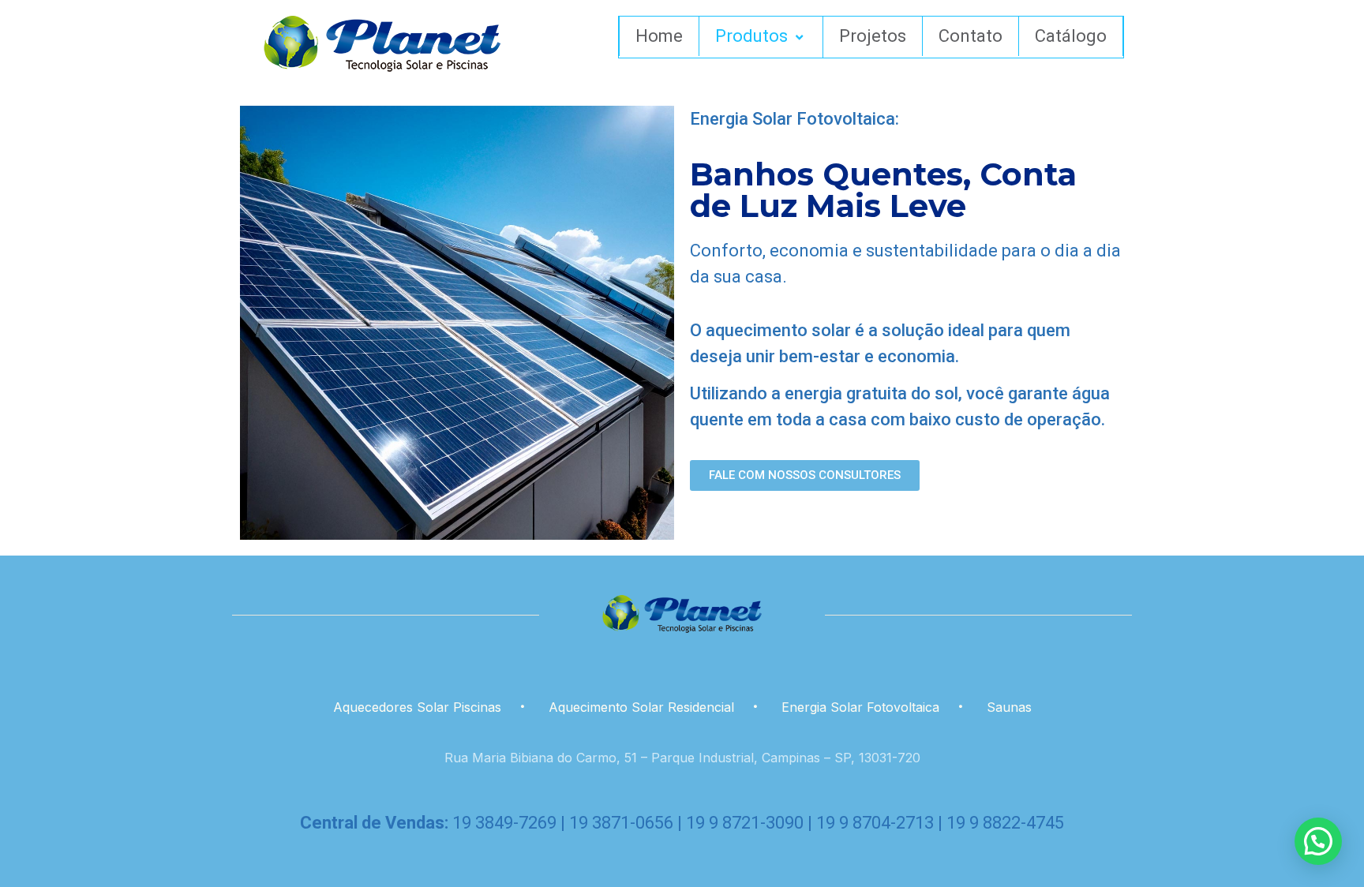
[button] (1318, 841)
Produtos (751, 36)
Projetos (872, 36)
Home (659, 36)
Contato (970, 36)
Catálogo (1071, 36)
